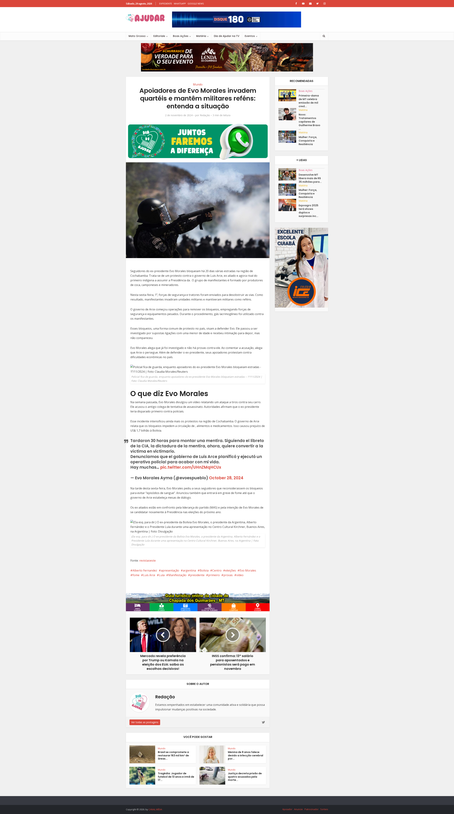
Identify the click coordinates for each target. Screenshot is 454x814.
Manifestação (177, 575)
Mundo (198, 84)
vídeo (239, 575)
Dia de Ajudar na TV (226, 36)
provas (228, 575)
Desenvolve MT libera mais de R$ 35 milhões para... (310, 178)
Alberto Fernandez (144, 570)
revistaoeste (147, 560)
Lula (162, 575)
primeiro (214, 575)
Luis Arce (149, 575)
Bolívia (204, 570)
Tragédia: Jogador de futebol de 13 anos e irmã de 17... (176, 777)
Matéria (201, 36)
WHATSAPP (180, 3)
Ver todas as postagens (144, 722)
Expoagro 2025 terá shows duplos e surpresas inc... (308, 211)
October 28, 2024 (226, 478)
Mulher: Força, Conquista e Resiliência (308, 140)
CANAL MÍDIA (155, 809)
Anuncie (298, 809)
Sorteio (324, 809)
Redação (205, 115)
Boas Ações (180, 36)
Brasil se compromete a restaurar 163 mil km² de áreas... (173, 755)
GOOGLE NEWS (196, 3)
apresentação (170, 570)
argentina (189, 570)
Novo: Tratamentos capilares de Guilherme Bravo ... (309, 122)
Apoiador (287, 809)
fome (135, 575)
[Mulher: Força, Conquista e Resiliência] (288, 137)
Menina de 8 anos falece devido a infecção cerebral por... (245, 755)
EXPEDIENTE (165, 3)
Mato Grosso (137, 36)
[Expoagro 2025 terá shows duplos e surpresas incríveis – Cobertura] (288, 205)
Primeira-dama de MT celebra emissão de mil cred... (309, 101)
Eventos (250, 36)
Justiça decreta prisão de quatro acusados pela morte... (245, 777)
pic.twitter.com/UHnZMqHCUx (190, 467)
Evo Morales (248, 570)
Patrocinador (311, 809)
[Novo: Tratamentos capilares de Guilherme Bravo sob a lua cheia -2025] (288, 114)
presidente (197, 575)
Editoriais (159, 36)
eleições (230, 570)
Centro (217, 570)
